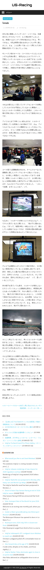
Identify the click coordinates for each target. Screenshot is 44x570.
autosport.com (9, 453)
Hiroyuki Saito (7, 18)
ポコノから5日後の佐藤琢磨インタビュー (19, 432)
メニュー (9, 12)
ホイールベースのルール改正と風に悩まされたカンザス (22, 405)
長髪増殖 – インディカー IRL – (30, 408)
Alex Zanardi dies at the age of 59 (16, 544)
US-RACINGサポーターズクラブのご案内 (19, 427)
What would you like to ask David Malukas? (20, 458)
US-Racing (22, 5)
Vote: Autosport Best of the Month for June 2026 (22, 501)
